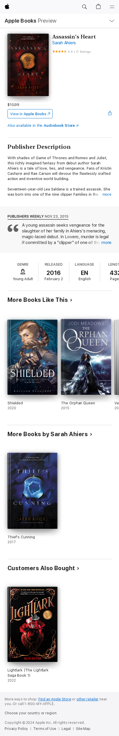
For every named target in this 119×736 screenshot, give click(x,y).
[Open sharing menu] (110, 114)
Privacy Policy (16, 729)
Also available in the (41, 125)
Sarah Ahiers (64, 42)
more (107, 194)
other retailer (87, 699)
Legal (66, 729)
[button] (84, 7)
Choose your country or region (31, 713)
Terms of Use (44, 729)
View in (28, 114)
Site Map (83, 729)
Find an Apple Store (54, 699)
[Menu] (112, 7)
